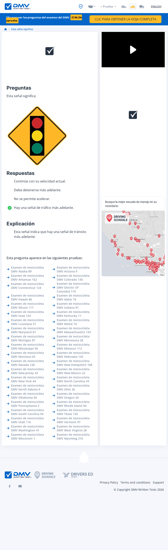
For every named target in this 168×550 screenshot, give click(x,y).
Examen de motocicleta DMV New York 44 (27, 379)
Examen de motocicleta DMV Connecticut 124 (27, 286)
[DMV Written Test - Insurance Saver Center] (81, 6)
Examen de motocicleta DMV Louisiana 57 (27, 322)
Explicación (21, 224)
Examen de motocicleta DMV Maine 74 (73, 322)
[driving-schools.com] (48, 475)
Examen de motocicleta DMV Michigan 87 (27, 338)
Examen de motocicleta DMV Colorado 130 (73, 277)
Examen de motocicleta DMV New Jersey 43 (27, 371)
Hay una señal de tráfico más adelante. (44, 207)
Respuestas (20, 173)
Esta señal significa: (22, 29)
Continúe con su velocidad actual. (40, 181)
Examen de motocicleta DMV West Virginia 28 (73, 428)
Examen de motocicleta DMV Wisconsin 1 (27, 436)
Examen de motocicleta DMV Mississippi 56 (27, 346)
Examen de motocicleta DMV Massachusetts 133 (74, 330)
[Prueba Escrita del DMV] (17, 6)
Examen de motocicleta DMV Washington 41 (27, 428)
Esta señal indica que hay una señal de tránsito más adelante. (50, 234)
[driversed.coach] (81, 475)
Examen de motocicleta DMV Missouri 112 (73, 346)
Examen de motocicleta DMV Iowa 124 (27, 314)
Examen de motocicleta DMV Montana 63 (27, 355)
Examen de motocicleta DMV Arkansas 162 (27, 277)
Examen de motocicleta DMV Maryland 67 (27, 330)
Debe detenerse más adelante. (37, 190)
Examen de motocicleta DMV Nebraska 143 (73, 355)
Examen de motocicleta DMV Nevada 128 (27, 363)
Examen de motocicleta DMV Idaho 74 (73, 297)
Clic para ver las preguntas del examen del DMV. (44, 19)
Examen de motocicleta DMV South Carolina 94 (27, 412)
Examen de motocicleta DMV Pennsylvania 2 (27, 404)
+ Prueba (106, 6)
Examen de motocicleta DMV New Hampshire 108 (74, 363)
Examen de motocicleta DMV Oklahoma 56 (27, 395)
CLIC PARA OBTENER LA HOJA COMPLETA (125, 19)
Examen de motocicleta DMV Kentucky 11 (73, 314)
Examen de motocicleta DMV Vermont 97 (73, 420)
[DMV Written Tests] (84, 459)
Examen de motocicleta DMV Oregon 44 (73, 395)
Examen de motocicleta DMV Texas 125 (73, 412)
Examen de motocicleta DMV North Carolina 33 (73, 379)
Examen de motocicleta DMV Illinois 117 (27, 305)
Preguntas (19, 88)
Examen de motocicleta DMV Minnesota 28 (73, 338)
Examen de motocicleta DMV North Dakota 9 (27, 387)
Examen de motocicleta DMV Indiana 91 (73, 305)
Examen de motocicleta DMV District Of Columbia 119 (73, 287)
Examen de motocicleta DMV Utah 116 (27, 420)
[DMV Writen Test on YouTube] (20, 486)
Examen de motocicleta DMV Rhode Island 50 (73, 404)
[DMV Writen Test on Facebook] (9, 486)
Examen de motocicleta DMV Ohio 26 (73, 387)
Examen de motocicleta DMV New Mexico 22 (73, 371)
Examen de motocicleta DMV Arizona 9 (73, 269)
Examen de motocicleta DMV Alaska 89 (27, 269)
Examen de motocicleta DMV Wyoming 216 (73, 436)
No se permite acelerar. (32, 199)
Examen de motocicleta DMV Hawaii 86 (27, 297)
